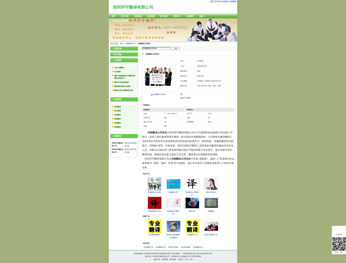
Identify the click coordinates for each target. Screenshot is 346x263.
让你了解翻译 (119, 68)
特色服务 (118, 99)
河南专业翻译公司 (210, 235)
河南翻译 (211, 211)
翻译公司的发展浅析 (121, 82)
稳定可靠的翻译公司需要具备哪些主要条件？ (124, 77)
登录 (212, 1)
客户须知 (118, 54)
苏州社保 (147, 253)
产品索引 (180, 259)
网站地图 (172, 259)
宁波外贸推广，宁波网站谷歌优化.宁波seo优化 (187, 253)
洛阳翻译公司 (161, 247)
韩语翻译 (117, 127)
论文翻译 (117, 72)
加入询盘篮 (187, 98)
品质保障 (118, 49)
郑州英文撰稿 (173, 247)
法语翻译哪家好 (154, 235)
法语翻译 (117, 115)
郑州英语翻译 (186, 247)
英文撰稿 (117, 111)
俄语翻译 (117, 123)
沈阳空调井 (155, 253)
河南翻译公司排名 (159, 94)
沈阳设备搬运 (139, 253)
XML (186, 259)
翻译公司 (192, 211)
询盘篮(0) (225, 1)
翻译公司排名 (211, 192)
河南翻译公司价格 (154, 192)
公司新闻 (118, 60)
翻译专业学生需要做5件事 (123, 90)
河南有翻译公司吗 (154, 211)
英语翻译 (117, 107)
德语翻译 (117, 119)
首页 (121, 43)
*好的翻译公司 (192, 235)
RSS (191, 259)
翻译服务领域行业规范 (122, 86)
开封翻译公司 (148, 247)
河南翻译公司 (130, 43)
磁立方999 (208, 253)
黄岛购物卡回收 (165, 253)
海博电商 (233, 1)
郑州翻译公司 (198, 247)
